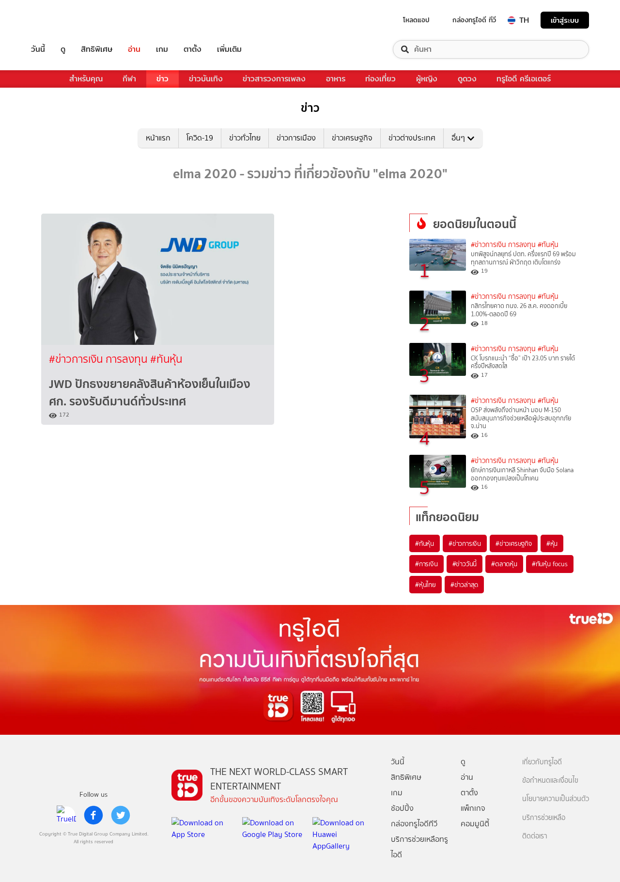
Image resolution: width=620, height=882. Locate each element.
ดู (63, 49)
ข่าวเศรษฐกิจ (352, 137)
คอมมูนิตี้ (475, 823)
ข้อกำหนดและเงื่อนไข (550, 780)
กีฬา (129, 79)
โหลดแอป (416, 20)
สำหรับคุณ (86, 79)
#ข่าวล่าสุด (464, 584)
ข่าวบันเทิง (206, 79)
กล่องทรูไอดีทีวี (414, 823)
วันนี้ (38, 49)
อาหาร (335, 79)
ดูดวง (467, 79)
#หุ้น (552, 543)
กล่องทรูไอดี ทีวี (474, 20)
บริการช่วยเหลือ (543, 818)
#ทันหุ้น (424, 543)
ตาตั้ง (193, 49)
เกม (162, 49)
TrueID (60, 20)
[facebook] (93, 815)
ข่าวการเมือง (296, 137)
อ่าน (134, 49)
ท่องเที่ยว (380, 79)
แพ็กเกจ (473, 808)
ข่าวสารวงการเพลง (274, 79)
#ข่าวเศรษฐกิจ (514, 543)
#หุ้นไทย (425, 584)
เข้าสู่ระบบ (565, 20)
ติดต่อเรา (534, 836)
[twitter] (120, 815)
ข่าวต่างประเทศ (411, 137)
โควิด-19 (199, 137)
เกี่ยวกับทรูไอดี (542, 762)
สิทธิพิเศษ (96, 49)
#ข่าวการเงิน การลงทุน (99, 359)
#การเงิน (426, 564)
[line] (66, 815)
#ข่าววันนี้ (464, 564)
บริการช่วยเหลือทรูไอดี (419, 847)
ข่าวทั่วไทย (245, 137)
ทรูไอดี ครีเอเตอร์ (523, 79)
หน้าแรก (158, 137)
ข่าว (162, 79)
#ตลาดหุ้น (504, 564)
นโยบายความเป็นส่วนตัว (555, 799)
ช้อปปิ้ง (402, 808)
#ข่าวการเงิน (465, 543)
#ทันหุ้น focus (550, 564)
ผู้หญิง (426, 79)
